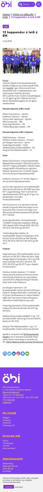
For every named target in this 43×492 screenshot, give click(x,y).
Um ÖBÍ (6, 445)
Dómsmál (7, 423)
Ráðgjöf (6, 417)
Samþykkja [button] (8, 487)
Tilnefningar (8, 443)
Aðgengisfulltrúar (10, 466)
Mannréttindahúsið (11, 392)
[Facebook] (5, 354)
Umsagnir (7, 420)
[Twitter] (9, 354)
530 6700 (11, 400)
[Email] (27, 354)
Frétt (5, 17)
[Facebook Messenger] (23, 354)
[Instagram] (18, 354)
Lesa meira (18, 487)
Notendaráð (8, 468)
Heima (6, 14)
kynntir (10, 88)
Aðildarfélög (8, 463)
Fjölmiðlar (7, 471)
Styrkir (5, 440)
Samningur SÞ (9, 425)
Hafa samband (9, 448)
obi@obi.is (7, 402)
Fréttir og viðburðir (23, 14)
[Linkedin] (14, 354)
